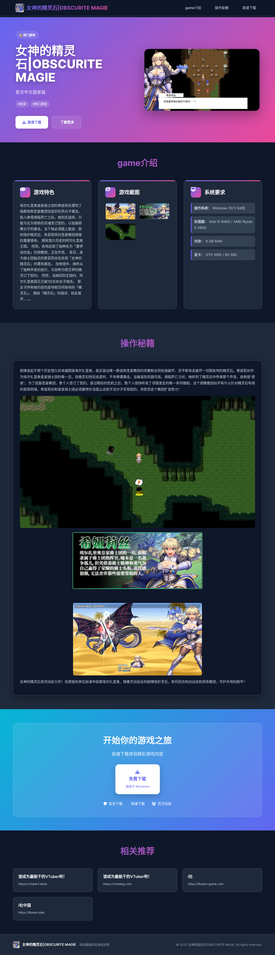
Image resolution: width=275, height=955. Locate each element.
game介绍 (193, 8)
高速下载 (249, 8)
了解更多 (67, 122)
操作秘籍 (222, 8)
